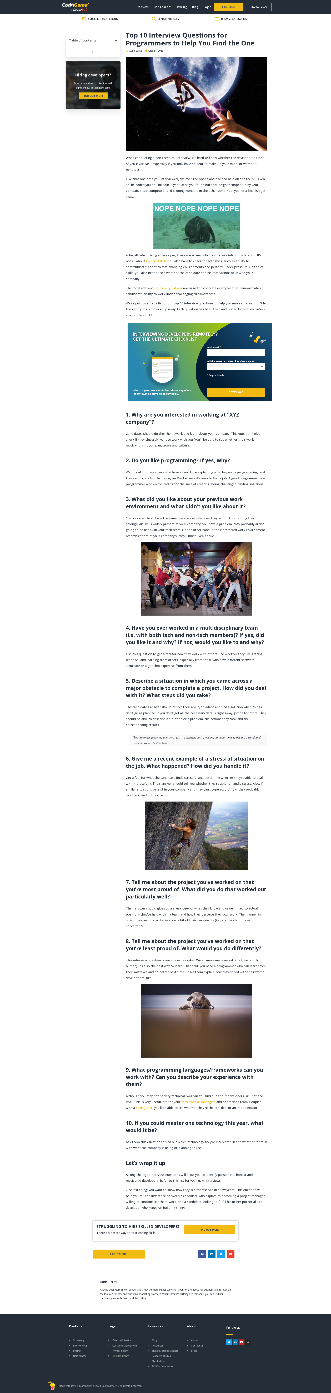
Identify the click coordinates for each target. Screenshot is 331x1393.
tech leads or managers (198, 1102)
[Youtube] (241, 1342)
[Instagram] (248, 1342)
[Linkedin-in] (235, 1342)
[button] (116, 40)
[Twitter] (229, 1342)
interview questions (168, 288)
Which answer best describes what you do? (231, 361)
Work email (214, 347)
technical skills (156, 261)
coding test (144, 1108)
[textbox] (233, 366)
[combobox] (236, 366)
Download (236, 392)
